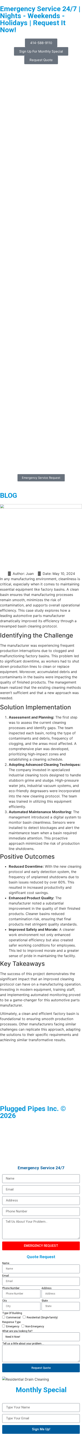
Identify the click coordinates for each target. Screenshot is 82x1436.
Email (5, 1275)
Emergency (12, 1326)
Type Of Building (12, 1313)
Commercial (13, 1317)
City (4, 1300)
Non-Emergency (34, 1326)
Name (5, 1263)
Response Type (11, 1322)
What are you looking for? (17, 1331)
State (45, 1300)
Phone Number (10, 1288)
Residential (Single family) (42, 1317)
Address (47, 1288)
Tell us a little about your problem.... (23, 1343)
